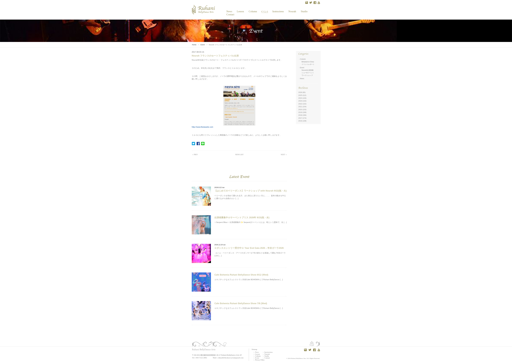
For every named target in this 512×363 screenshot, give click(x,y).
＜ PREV (195, 155)
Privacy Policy (260, 360)
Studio (304, 11)
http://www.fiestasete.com (202, 127)
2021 (300, 107)
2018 (300, 115)
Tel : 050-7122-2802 (199, 358)
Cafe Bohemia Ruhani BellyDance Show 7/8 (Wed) (240, 303)
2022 (300, 104)
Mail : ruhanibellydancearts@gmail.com (228, 358)
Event (264, 11)
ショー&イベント (308, 73)
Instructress (278, 11)
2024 (300, 98)
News (229, 11)
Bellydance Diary (308, 62)
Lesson (240, 11)
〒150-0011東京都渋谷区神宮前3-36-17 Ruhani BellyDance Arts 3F (217, 355)
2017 (300, 118)
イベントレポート (308, 64)
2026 (300, 92)
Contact (229, 14)
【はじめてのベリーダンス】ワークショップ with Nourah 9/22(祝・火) (250, 190)
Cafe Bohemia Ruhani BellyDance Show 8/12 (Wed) (241, 275)
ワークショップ (307, 75)
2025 (300, 95)
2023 (300, 101)
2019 (300, 112)
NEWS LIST (239, 155)
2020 (300, 110)
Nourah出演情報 (307, 70)
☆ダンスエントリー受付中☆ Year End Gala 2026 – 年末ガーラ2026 (249, 248)
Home (194, 45)
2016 (300, 121)
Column (253, 11)
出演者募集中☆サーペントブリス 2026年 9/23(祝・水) (241, 217)
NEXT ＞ (284, 155)
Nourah (292, 11)
